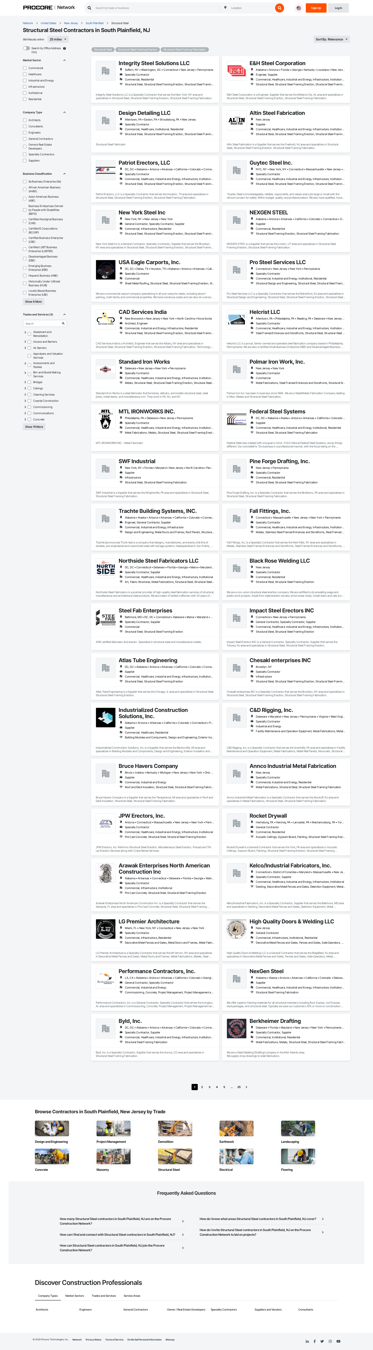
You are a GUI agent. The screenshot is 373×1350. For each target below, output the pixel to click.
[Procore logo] (37, 8)
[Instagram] (330, 1341)
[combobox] (251, 8)
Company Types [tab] (48, 1295)
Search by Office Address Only (46, 50)
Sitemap (170, 1339)
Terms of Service (114, 1339)
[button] (24, 68)
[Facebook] (315, 1342)
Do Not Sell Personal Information (144, 1339)
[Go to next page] (246, 1087)
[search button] (279, 7)
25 (239, 1087)
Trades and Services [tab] (104, 1295)
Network (66, 8)
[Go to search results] (63, 323)
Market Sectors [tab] (74, 1295)
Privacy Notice (93, 1339)
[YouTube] (338, 1341)
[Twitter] (322, 1341)
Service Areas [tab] (132, 1295)
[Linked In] (307, 1341)
